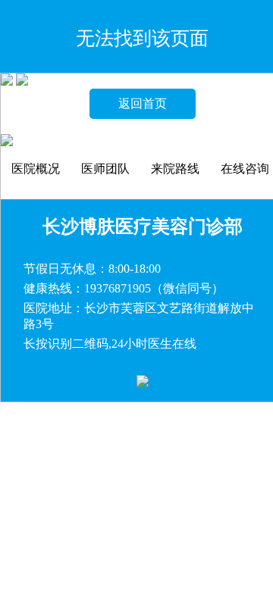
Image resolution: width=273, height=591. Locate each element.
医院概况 (35, 168)
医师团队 (105, 168)
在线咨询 (245, 168)
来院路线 (175, 168)
